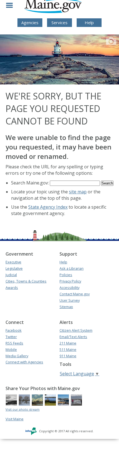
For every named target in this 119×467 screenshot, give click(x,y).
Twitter (11, 336)
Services (59, 22)
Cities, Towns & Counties (26, 281)
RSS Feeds (14, 343)
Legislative (14, 268)
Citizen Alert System (76, 330)
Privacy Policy (70, 281)
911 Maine (68, 355)
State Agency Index (48, 207)
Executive (13, 261)
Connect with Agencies (24, 361)
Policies (66, 274)
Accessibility (69, 287)
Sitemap (66, 306)
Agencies (29, 22)
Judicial (11, 274)
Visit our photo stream (23, 409)
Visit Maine (15, 418)
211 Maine (68, 343)
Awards (12, 287)
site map (78, 192)
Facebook (14, 330)
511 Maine (68, 349)
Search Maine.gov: (30, 183)
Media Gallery (17, 355)
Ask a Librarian (72, 268)
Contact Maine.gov (75, 293)
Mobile (11, 349)
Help (89, 22)
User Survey (70, 300)
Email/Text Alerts (73, 336)
